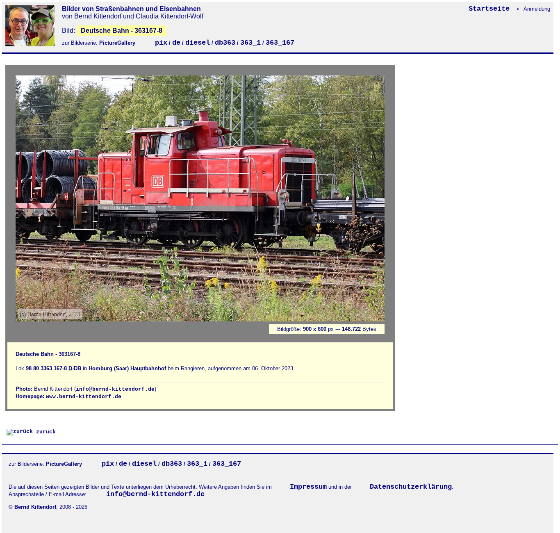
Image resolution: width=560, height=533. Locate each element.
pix (161, 43)
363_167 (280, 43)
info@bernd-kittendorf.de (115, 389)
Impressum (308, 487)
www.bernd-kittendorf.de (83, 397)
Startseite (491, 9)
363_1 (250, 43)
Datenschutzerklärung (411, 487)
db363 (225, 43)
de (176, 43)
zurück (44, 432)
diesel (197, 43)
